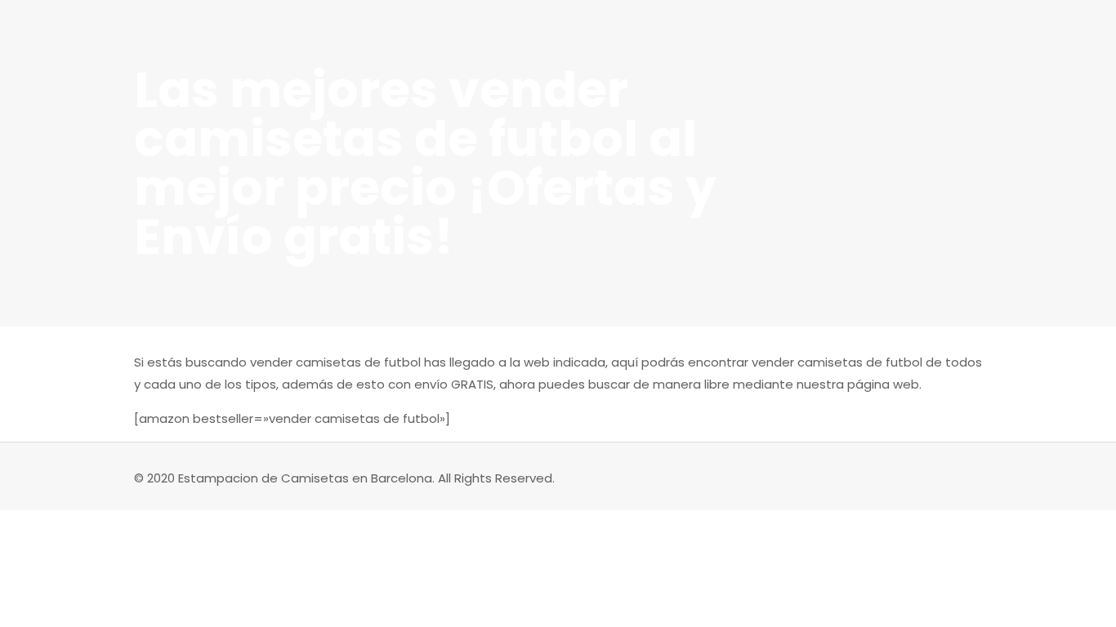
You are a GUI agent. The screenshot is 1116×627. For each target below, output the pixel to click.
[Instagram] (900, 478)
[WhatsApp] (878, 478)
